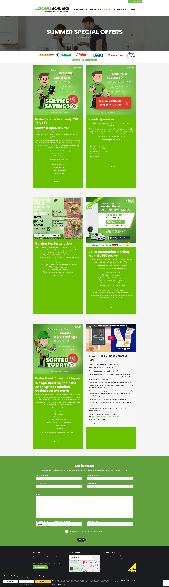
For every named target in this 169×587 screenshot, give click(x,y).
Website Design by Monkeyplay (128, 580)
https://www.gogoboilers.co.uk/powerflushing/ (106, 416)
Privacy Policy (55, 580)
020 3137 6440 (37, 558)
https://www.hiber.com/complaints (58, 584)
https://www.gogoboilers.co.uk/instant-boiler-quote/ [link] (114, 292)
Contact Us (39, 567)
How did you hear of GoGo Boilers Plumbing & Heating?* (53, 521)
